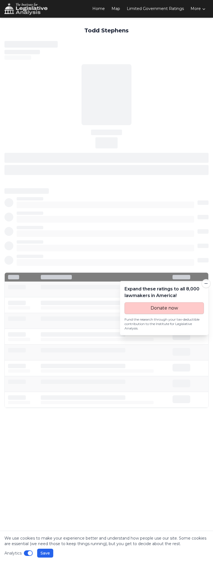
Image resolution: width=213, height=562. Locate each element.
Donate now (164, 308)
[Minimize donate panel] (206, 283)
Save (45, 553)
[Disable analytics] (28, 553)
